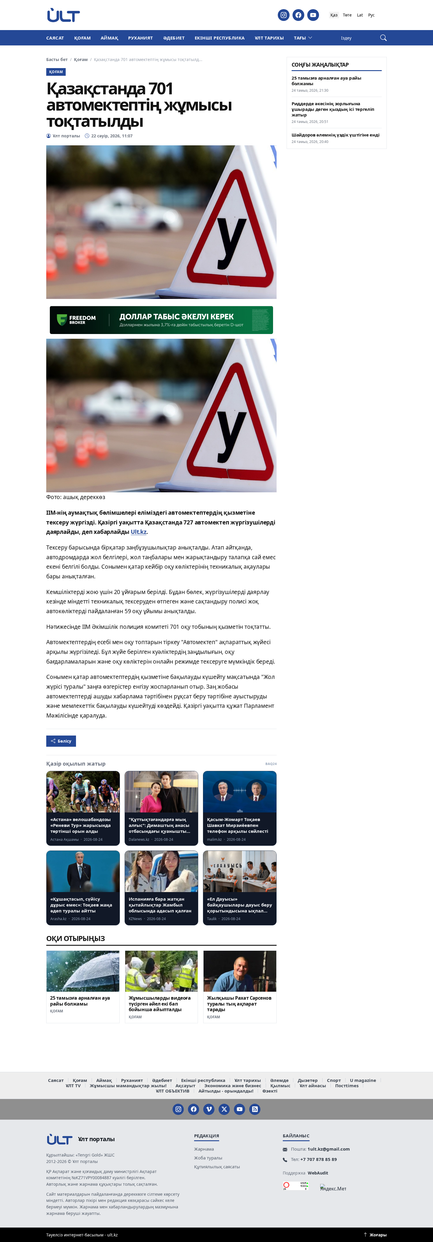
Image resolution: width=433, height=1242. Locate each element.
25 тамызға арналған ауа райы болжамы (80, 1001)
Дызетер (308, 1080)
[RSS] (254, 1109)
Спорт (334, 1080)
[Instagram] (284, 15)
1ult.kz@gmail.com (329, 1149)
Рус (371, 15)
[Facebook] (298, 15)
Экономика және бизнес (232, 1085)
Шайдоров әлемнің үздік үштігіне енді (335, 135)
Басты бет (57, 59)
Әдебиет (174, 38)
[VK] (208, 1109)
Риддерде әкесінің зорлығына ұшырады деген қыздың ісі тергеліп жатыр (333, 109)
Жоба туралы (208, 1158)
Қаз (334, 15)
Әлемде (279, 1080)
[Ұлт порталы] (63, 15)
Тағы (300, 38)
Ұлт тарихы (269, 38)
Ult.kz (138, 532)
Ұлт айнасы (313, 1085)
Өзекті (269, 1090)
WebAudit (318, 1173)
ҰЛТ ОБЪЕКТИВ (172, 1090)
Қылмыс (280, 1085)
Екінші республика (220, 38)
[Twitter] (224, 1109)
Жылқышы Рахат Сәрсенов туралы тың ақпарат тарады (239, 1004)
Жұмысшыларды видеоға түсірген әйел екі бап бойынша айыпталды (160, 1004)
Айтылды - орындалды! (226, 1090)
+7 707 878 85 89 (318, 1159)
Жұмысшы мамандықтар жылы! (128, 1085)
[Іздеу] (383, 37)
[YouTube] (313, 15)
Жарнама (204, 1149)
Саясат (55, 38)
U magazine (363, 1080)
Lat (360, 15)
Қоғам (82, 38)
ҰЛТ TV (73, 1085)
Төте (347, 15)
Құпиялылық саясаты (217, 1166)
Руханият (140, 38)
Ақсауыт (185, 1085)
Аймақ (109, 38)
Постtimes (346, 1085)
